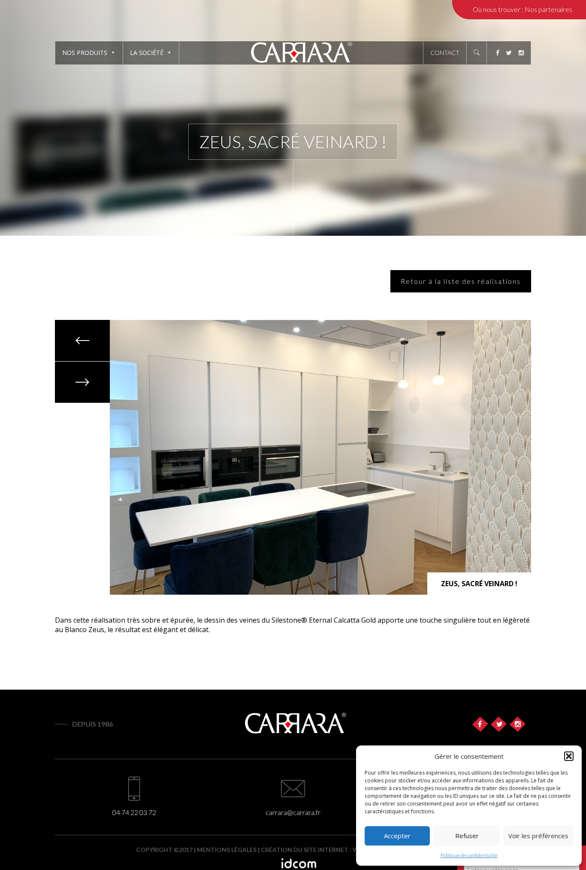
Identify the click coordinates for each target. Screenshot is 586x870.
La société (146, 53)
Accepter (397, 835)
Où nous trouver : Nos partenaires (522, 9)
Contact (444, 52)
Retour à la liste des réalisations (461, 281)
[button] (569, 756)
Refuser (467, 835)
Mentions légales (227, 849)
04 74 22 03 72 (134, 812)
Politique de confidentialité (469, 855)
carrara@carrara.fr (293, 812)
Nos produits (84, 53)
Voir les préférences (538, 835)
